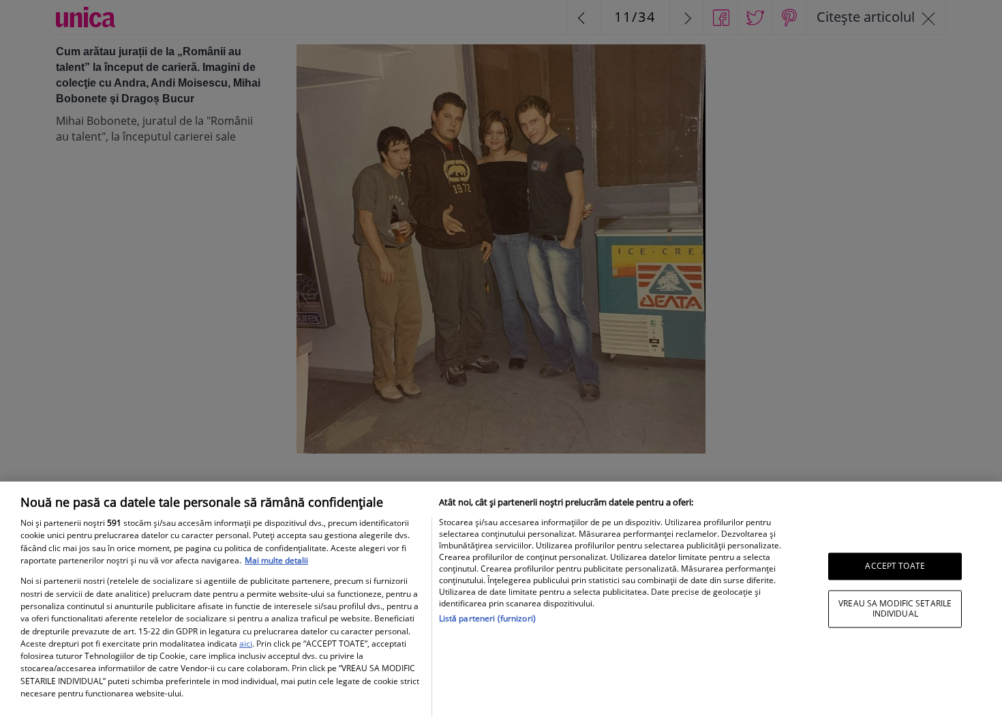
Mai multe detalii (276, 560)
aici (245, 643)
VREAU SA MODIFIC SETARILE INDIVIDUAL (895, 608)
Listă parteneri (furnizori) (487, 618)
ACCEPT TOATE (894, 566)
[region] (501, 602)
